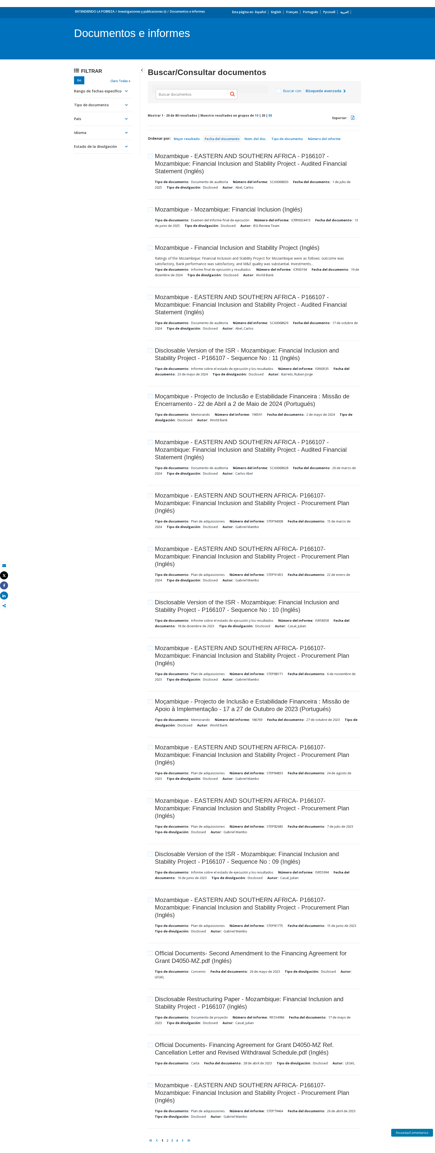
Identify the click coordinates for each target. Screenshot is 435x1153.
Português (310, 12)
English (276, 12)
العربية (344, 12)
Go (79, 80)
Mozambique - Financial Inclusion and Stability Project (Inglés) (237, 247)
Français (292, 12)
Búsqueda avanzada (324, 90)
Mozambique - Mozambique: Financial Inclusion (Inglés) (228, 209)
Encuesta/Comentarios (412, 1133)
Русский (329, 12)
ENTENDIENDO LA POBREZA (95, 11)
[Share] (4, 585)
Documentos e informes (187, 11)
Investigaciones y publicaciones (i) (142, 11)
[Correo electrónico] (4, 565)
